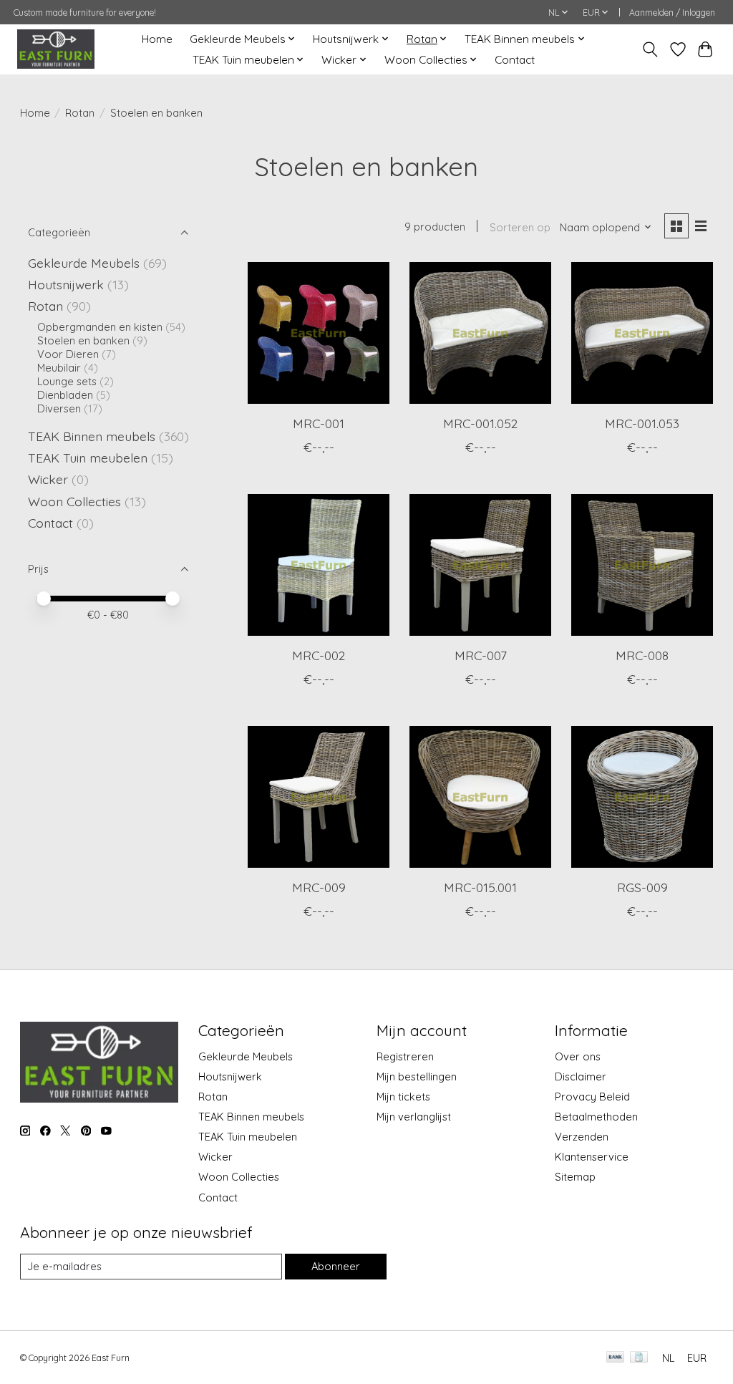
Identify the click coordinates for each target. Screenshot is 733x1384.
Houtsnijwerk (66, 284)
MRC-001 (318, 423)
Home (157, 39)
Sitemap (575, 1177)
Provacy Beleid (592, 1096)
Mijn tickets (403, 1096)
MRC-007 (481, 655)
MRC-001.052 (480, 423)
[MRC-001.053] (642, 333)
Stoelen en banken (83, 340)
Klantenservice (591, 1156)
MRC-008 (642, 655)
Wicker (48, 479)
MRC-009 (319, 887)
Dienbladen (65, 395)
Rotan (79, 113)
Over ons (578, 1056)
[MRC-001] (318, 333)
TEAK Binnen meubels (91, 436)
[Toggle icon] (649, 49)
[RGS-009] (642, 797)
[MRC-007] (480, 565)
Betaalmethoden (596, 1116)
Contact (515, 60)
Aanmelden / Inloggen (672, 12)
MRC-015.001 (480, 887)
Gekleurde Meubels (84, 263)
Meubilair (59, 367)
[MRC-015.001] (480, 797)
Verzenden (581, 1136)
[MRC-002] (318, 565)
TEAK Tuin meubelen (87, 457)
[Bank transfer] (615, 1358)
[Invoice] (639, 1358)
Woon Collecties (74, 501)
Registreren (405, 1056)
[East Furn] (55, 49)
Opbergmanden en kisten (99, 327)
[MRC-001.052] (480, 333)
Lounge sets (67, 381)
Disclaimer (580, 1076)
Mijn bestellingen (417, 1076)
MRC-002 (318, 655)
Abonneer (335, 1266)
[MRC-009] (318, 797)
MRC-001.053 (642, 423)
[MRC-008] (642, 565)
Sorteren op (520, 227)
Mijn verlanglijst (414, 1116)
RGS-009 (642, 887)
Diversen (59, 408)
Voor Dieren (68, 354)
